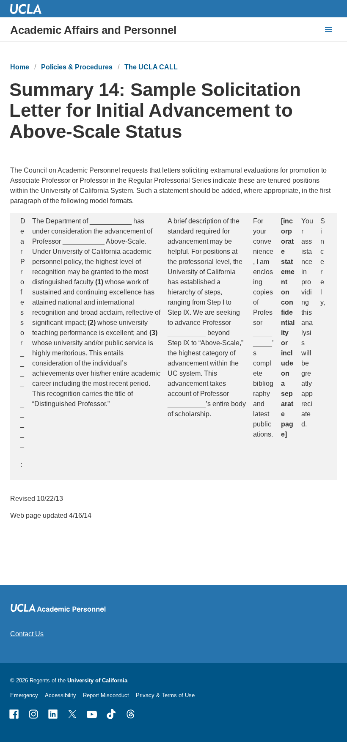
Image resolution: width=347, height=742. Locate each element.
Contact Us (27, 634)
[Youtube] (92, 714)
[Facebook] (14, 714)
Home (19, 67)
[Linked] (53, 714)
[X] (72, 714)
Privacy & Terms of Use (165, 695)
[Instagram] (33, 714)
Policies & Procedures (77, 67)
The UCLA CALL (151, 67)
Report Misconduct (106, 695)
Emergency (24, 695)
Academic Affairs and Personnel (93, 30)
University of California (97, 680)
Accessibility (60, 695)
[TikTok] (111, 714)
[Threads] (131, 714)
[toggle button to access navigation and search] (328, 29)
